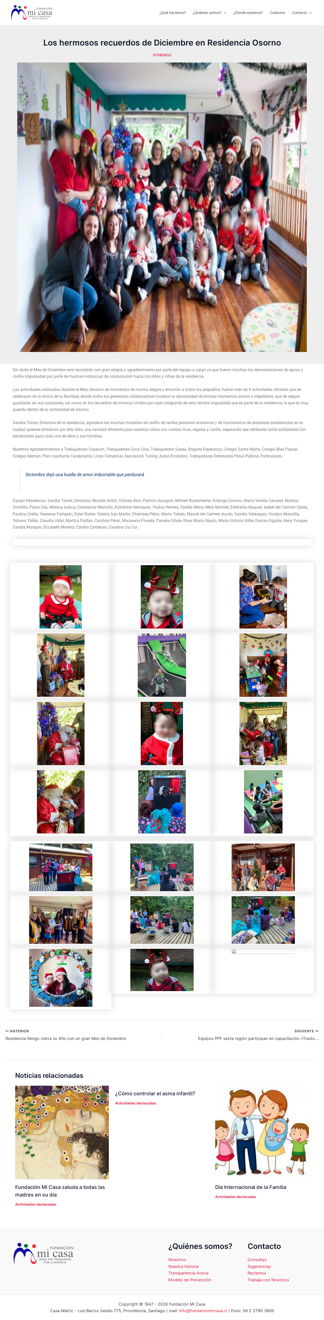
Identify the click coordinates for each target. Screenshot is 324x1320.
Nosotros (177, 1259)
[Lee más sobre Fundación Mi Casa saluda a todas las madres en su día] (62, 1132)
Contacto (299, 12)
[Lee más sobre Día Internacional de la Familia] (262, 1132)
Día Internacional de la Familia (250, 1187)
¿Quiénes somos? (207, 12)
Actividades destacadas (35, 1204)
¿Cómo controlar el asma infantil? (155, 1094)
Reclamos (257, 1272)
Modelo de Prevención (189, 1279)
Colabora (277, 12)
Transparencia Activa (188, 1272)
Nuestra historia (183, 1266)
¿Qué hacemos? (172, 12)
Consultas (257, 1259)
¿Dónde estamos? (248, 12)
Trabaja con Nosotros (268, 1279)
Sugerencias (259, 1266)
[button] (223, 13)
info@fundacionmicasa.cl (203, 1310)
